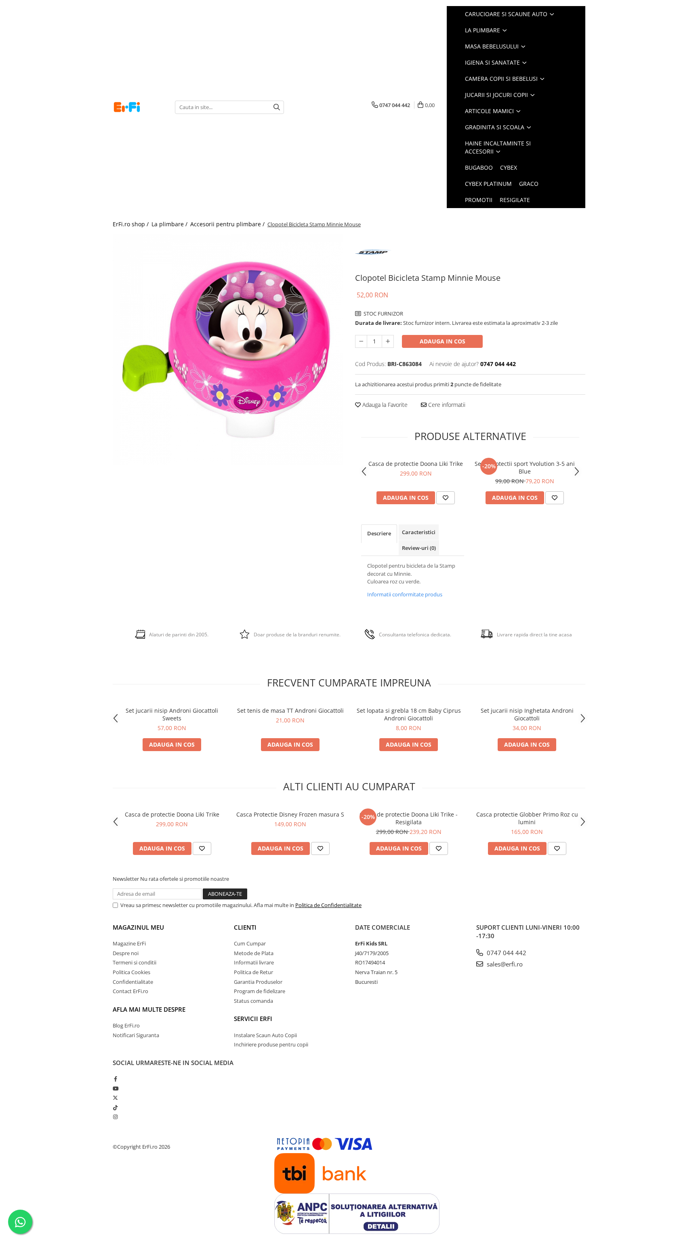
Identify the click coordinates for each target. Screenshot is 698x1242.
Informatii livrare (254, 962)
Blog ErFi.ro (126, 1025)
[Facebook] (115, 1078)
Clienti (245, 927)
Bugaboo (479, 167)
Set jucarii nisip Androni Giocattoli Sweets (172, 714)
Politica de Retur (253, 972)
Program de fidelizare (259, 991)
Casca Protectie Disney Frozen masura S (290, 814)
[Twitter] (115, 1097)
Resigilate (515, 200)
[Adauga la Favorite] (445, 497)
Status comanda (253, 1000)
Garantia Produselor (258, 981)
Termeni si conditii (134, 962)
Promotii (478, 200)
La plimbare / (170, 224)
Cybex (508, 167)
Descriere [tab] (379, 533)
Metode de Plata (253, 953)
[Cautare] (276, 107)
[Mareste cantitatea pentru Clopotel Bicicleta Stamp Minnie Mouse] (388, 341)
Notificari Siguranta (136, 1035)
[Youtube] (115, 1088)
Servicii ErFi (253, 1019)
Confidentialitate (133, 981)
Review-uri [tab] (419, 548)
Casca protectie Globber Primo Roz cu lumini (527, 818)
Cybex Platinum (488, 183)
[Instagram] (115, 1116)
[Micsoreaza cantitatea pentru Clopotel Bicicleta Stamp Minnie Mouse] (361, 341)
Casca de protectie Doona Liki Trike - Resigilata (409, 818)
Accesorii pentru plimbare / (228, 224)
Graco (528, 183)
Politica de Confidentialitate (328, 905)
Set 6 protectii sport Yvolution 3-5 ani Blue (525, 467)
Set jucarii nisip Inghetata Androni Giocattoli (527, 714)
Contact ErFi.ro (130, 991)
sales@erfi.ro (504, 964)
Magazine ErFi (129, 943)
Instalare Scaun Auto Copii (265, 1035)
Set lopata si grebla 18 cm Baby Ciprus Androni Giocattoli (409, 714)
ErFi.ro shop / (131, 224)
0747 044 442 (505, 953)
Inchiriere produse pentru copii (271, 1044)
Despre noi (126, 953)
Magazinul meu (138, 927)
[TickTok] (115, 1107)
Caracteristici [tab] (418, 532)
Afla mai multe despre (149, 1009)
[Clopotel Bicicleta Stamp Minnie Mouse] (228, 349)
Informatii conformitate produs (404, 594)
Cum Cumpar (250, 943)
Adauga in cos (442, 341)
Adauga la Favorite (384, 404)
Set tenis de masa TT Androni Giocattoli (290, 710)
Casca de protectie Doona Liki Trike (415, 463)
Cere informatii (446, 404)
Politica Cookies (131, 972)
